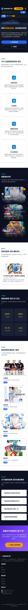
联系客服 (3, 583)
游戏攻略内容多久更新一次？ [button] (11, 509)
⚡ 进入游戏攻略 (18, 8)
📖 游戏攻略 (10, 15)
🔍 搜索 (23, 12)
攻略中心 (3, 579)
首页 (2, 567)
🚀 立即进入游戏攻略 (14, 545)
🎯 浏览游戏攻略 (14, 42)
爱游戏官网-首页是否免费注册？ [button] (12, 493)
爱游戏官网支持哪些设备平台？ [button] (12, 501)
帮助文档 (3, 581)
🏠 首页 (3, 15)
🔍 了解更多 (14, 46)
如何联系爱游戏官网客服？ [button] (11, 517)
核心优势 (3, 572)
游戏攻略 (3, 569)
